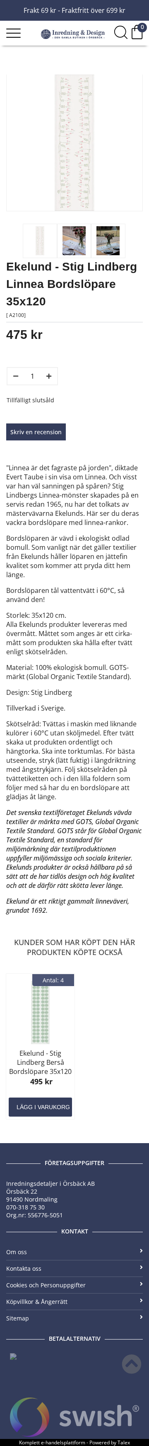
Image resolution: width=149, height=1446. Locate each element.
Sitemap (17, 1318)
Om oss (16, 1252)
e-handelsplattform (63, 1442)
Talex (124, 1442)
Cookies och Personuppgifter (46, 1285)
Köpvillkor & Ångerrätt (36, 1302)
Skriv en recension (36, 432)
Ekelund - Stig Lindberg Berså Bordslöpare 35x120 (40, 1062)
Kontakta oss (23, 1268)
